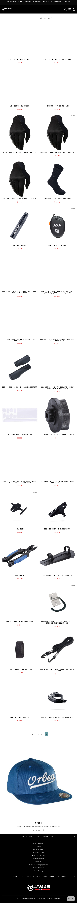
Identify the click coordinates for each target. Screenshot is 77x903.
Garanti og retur (38, 849)
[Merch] (38, 783)
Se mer (38, 830)
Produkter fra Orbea (38, 855)
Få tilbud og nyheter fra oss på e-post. (38, 836)
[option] (38, 2)
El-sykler (38, 846)
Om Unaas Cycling (38, 852)
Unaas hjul (38, 861)
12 (41, 734)
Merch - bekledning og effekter (38, 865)
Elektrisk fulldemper (38, 858)
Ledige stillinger (38, 843)
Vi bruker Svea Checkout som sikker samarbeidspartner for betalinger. (38, 876)
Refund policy (38, 871)
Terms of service (38, 868)
